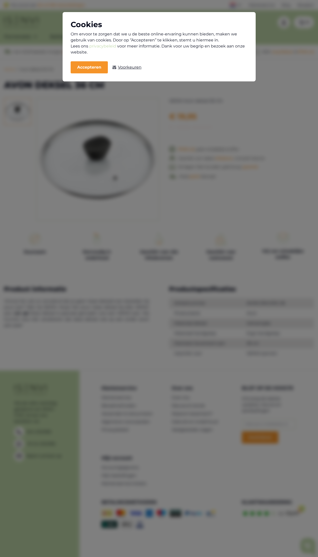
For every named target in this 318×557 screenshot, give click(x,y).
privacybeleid (102, 46)
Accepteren (89, 67)
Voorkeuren (130, 67)
